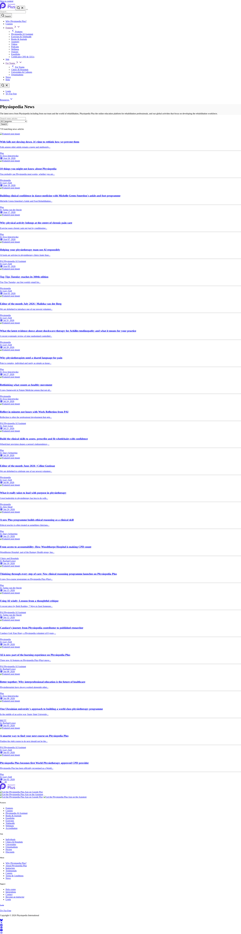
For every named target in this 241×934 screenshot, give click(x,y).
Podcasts (15, 47)
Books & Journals (19, 39)
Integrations (11, 892)
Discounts (10, 852)
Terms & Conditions (14, 876)
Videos (14, 44)
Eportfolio (15, 54)
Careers (9, 873)
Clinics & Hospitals (19, 69)
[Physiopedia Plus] (8, 9)
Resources (5, 100)
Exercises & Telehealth (21, 36)
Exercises (10, 821)
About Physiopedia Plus (16, 865)
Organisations (17, 74)
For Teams (10, 63)
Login (8, 91)
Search (7, 16)
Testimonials (11, 870)
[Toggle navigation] (27, 9)
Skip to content (6, 1)
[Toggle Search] (20, 8)
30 (5, 782)
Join (7, 59)
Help (8, 79)
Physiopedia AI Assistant (22, 34)
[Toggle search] (4, 85)
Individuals (10, 839)
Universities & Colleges (21, 72)
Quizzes (14, 52)
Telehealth (10, 823)
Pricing (9, 849)
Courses (9, 24)
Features (10, 28)
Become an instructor (15, 897)
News (8, 77)
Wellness (15, 49)
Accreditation (11, 828)
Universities (11, 844)
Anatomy (15, 41)
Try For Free (11, 94)
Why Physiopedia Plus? (16, 21)
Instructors (10, 868)
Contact (9, 894)
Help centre (11, 889)
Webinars (10, 826)
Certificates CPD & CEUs (22, 57)
